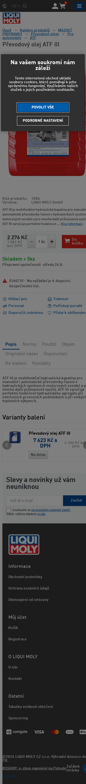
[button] (43, 107)
